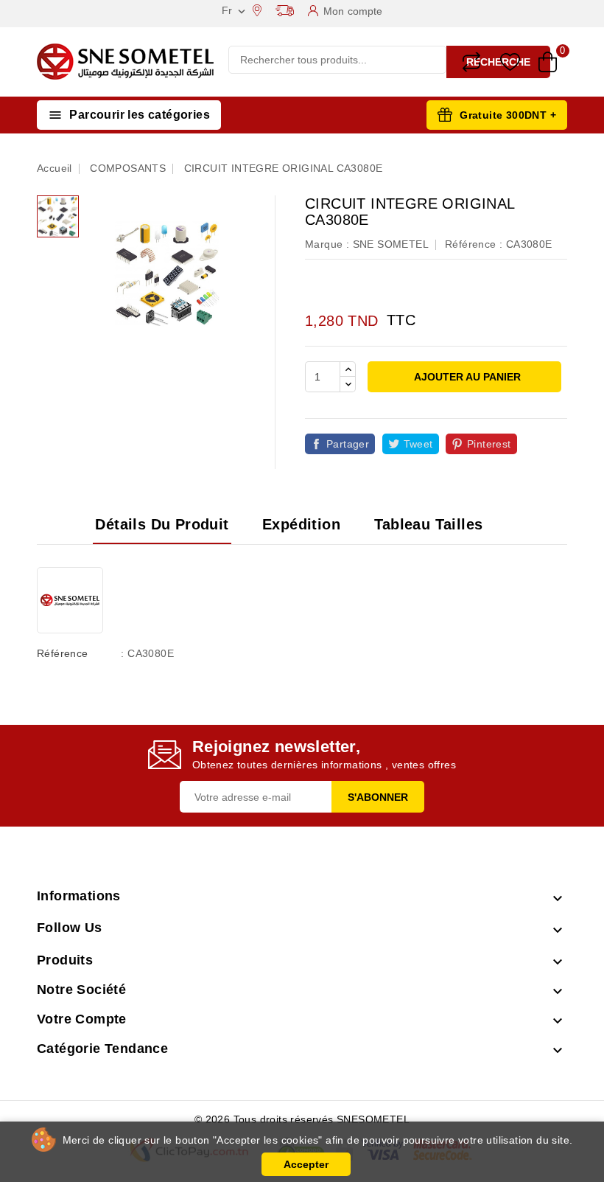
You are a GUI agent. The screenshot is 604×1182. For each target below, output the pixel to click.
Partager (347, 444)
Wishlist (510, 62)
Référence (62, 653)
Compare (471, 62)
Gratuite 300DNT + (508, 115)
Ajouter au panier (466, 377)
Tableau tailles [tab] (428, 524)
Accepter (306, 1164)
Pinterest (489, 444)
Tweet (418, 444)
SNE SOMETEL (391, 244)
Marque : (327, 244)
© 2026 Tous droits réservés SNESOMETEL (302, 1119)
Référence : (473, 244)
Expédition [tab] (301, 524)
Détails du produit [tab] (161, 524)
